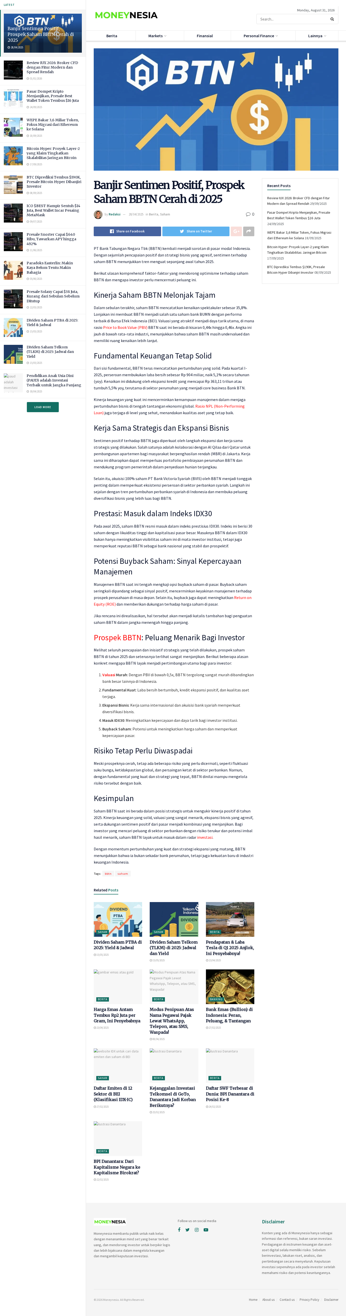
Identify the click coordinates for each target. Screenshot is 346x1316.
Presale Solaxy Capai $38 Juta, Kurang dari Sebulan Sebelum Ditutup (53, 296)
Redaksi (115, 214)
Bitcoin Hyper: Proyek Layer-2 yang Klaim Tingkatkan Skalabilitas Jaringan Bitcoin (53, 153)
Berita (111, 35)
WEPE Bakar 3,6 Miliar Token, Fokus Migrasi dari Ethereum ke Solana (53, 124)
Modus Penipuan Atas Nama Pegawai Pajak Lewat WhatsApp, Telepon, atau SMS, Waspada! (172, 1021)
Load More (42, 407)
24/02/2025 (214, 1106)
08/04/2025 (158, 1039)
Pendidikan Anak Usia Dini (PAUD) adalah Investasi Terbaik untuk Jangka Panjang (54, 380)
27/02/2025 (214, 1027)
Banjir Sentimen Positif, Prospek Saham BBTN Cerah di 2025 (41, 34)
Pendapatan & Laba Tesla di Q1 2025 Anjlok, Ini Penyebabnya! (230, 948)
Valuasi (108, 674)
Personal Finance (259, 35)
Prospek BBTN (117, 637)
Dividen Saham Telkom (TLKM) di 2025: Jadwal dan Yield (50, 351)
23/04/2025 (214, 960)
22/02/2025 (102, 1179)
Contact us (287, 1300)
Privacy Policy (309, 1300)
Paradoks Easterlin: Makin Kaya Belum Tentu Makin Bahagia (50, 267)
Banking (216, 999)
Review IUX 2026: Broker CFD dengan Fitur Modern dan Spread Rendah (52, 67)
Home (253, 1300)
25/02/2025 (158, 1112)
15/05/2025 (102, 954)
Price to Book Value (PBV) (125, 327)
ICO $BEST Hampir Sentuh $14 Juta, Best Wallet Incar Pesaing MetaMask (53, 210)
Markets (155, 35)
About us (268, 1300)
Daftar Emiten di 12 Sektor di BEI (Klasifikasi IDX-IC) (113, 1094)
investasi (205, 837)
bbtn (108, 873)
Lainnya (315, 35)
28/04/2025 (136, 214)
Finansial (205, 35)
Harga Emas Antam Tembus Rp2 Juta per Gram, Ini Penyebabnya (117, 1015)
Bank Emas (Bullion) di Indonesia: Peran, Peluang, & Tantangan (229, 1015)
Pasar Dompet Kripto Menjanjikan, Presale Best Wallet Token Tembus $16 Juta (53, 96)
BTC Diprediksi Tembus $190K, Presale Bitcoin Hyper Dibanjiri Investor (54, 182)
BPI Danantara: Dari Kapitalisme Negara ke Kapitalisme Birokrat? (117, 1167)
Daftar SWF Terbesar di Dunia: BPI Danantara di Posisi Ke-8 (230, 1094)
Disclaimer (331, 1300)
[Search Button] (333, 19)
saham (123, 873)
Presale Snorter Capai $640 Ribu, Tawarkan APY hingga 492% (51, 239)
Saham (165, 214)
